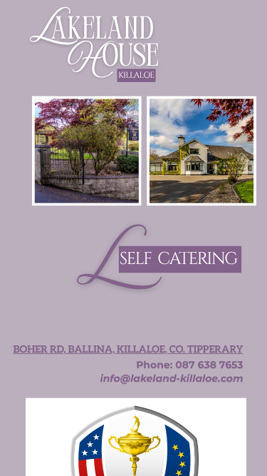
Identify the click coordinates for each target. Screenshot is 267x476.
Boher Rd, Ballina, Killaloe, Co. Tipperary (129, 349)
